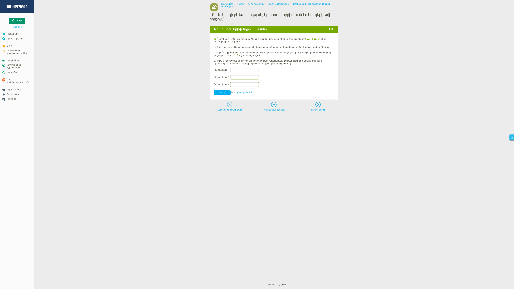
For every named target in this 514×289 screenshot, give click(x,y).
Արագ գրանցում (244, 92)
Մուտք (222, 92)
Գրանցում (17, 27)
